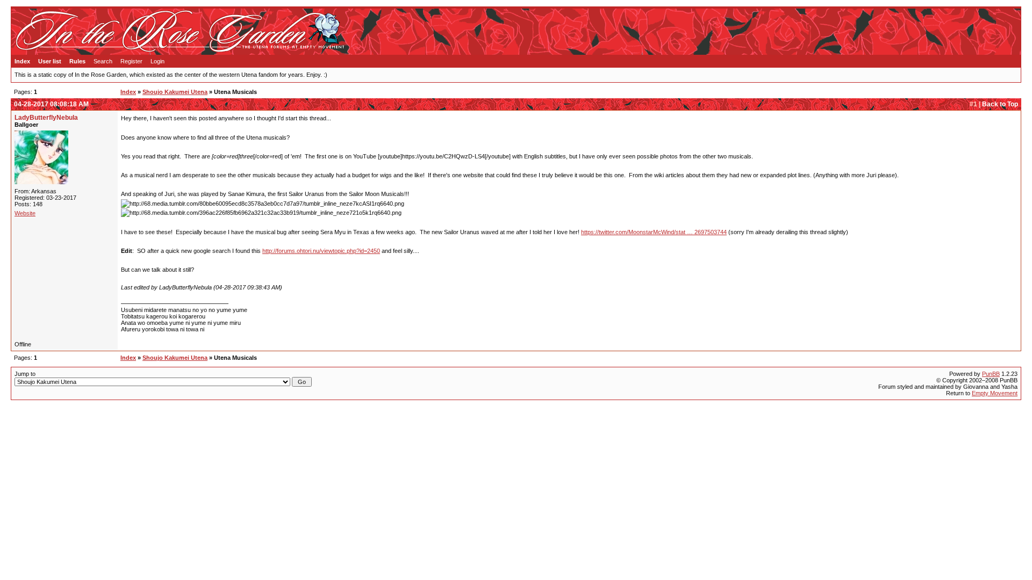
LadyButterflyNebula (46, 117)
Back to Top (1000, 104)
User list (49, 61)
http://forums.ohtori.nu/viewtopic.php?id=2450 (321, 251)
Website (25, 213)
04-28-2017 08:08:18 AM (51, 104)
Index (22, 61)
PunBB (991, 374)
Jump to (25, 374)
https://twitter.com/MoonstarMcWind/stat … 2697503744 (654, 232)
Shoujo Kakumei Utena (174, 92)
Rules (77, 61)
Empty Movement (994, 393)
